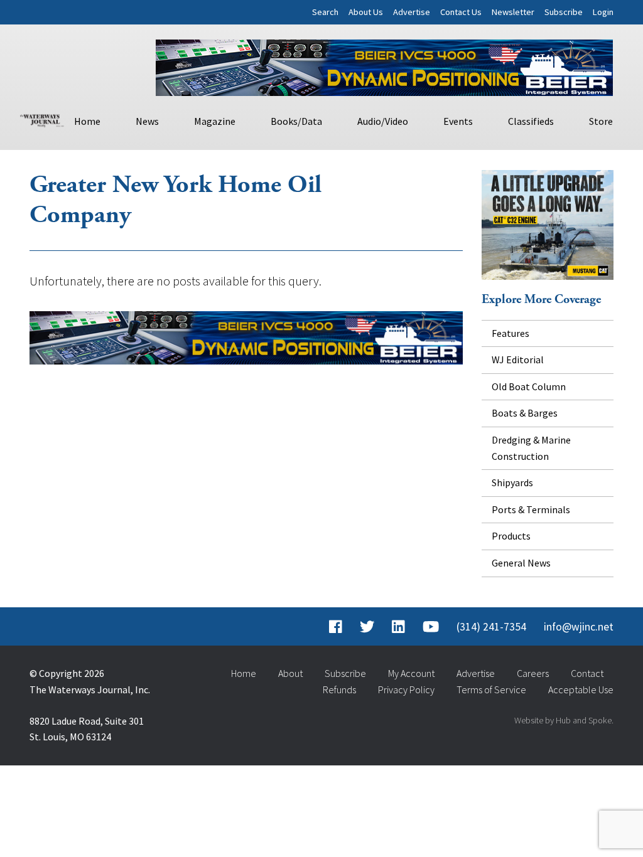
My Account (411, 673)
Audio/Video (382, 121)
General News (521, 562)
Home (87, 121)
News (147, 121)
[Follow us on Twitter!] (367, 627)
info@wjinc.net (578, 627)
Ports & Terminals (531, 509)
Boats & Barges (525, 413)
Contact (587, 673)
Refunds (339, 689)
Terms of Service (491, 689)
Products (511, 536)
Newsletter (513, 12)
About (290, 673)
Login (603, 12)
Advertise (411, 12)
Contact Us (461, 12)
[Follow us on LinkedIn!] (398, 627)
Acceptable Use (580, 689)
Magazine (214, 121)
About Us (366, 12)
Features (510, 333)
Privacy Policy (406, 689)
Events (458, 121)
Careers (533, 673)
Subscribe (563, 12)
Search (325, 12)
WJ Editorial (518, 359)
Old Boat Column (529, 386)
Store (601, 121)
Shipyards (512, 482)
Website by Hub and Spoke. (563, 720)
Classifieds (531, 121)
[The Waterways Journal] (42, 119)
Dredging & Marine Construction (531, 448)
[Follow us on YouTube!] (431, 627)
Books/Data (296, 121)
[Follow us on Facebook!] (335, 627)
